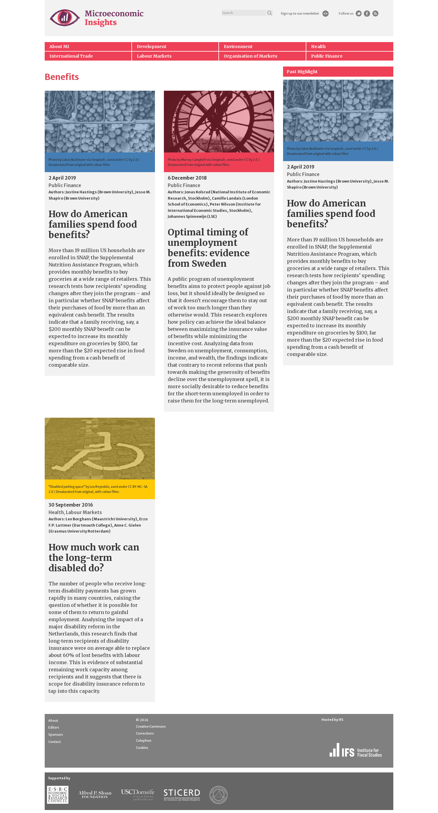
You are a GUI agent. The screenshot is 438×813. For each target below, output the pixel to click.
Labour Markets (154, 56)
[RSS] (375, 13)
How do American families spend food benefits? (93, 224)
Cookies (142, 748)
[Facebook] (367, 13)
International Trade (71, 56)
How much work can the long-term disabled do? (94, 558)
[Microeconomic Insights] (97, 18)
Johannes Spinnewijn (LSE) (192, 216)
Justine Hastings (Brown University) (99, 192)
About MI (59, 46)
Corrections (145, 733)
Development (152, 46)
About (53, 720)
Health (318, 46)
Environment (238, 46)
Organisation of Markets (250, 56)
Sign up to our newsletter (300, 13)
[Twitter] (358, 13)
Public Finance (327, 56)
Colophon (143, 740)
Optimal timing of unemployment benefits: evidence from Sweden (209, 247)
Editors (53, 727)
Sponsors (55, 734)
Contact (54, 742)
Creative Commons (151, 726)
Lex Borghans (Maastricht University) (101, 519)
